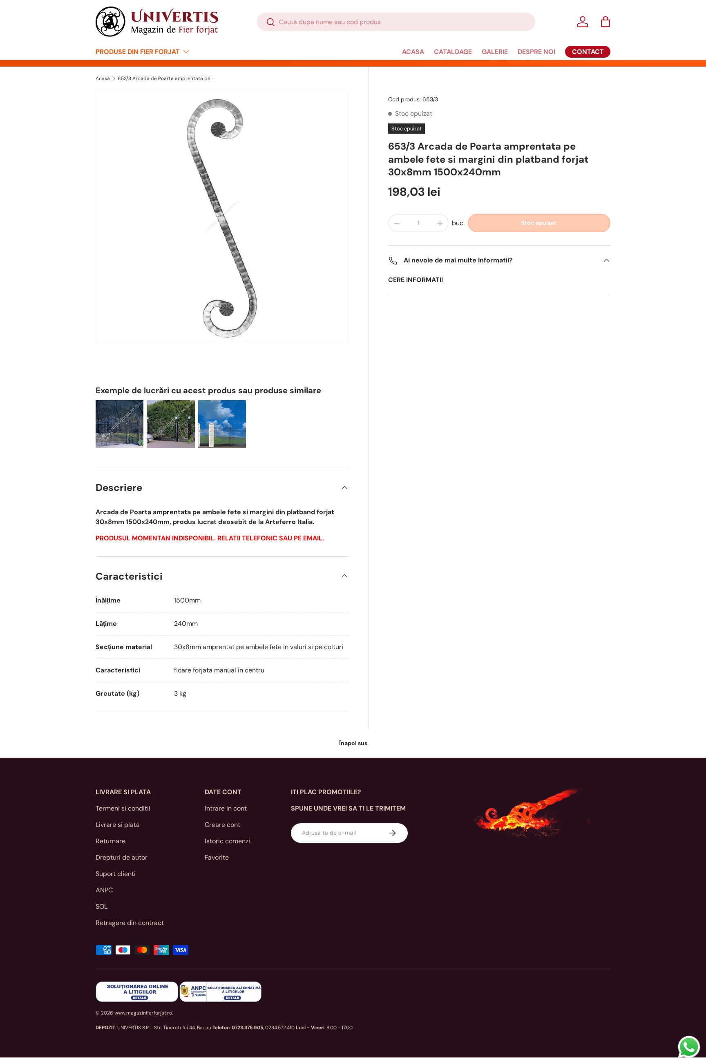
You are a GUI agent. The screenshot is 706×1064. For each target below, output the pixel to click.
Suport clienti (116, 873)
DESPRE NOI (536, 51)
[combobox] (396, 22)
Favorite (217, 857)
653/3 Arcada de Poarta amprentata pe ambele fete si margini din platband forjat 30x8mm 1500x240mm (167, 78)
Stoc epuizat (538, 222)
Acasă (103, 78)
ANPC (104, 890)
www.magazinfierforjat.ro (143, 1013)
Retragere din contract (130, 922)
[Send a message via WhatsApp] (689, 1047)
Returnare (110, 841)
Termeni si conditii (123, 808)
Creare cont (222, 824)
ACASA (413, 51)
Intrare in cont (226, 808)
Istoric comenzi (227, 841)
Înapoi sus (353, 743)
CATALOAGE (453, 51)
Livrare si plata (118, 824)
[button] (605, 22)
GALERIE (495, 51)
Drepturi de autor (121, 857)
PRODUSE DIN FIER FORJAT (138, 51)
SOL (101, 906)
